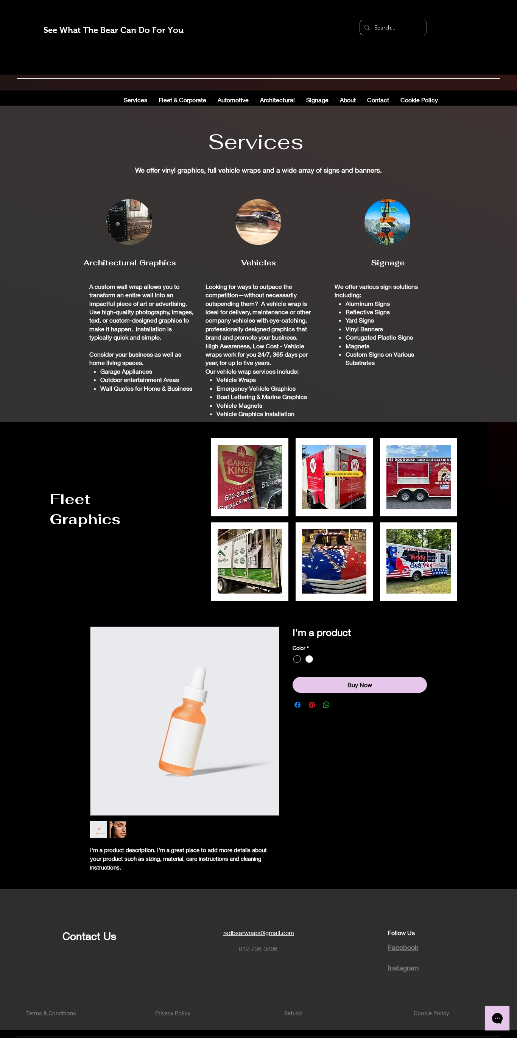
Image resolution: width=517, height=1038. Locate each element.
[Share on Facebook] (297, 704)
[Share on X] (340, 704)
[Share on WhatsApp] (326, 704)
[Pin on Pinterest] (311, 704)
